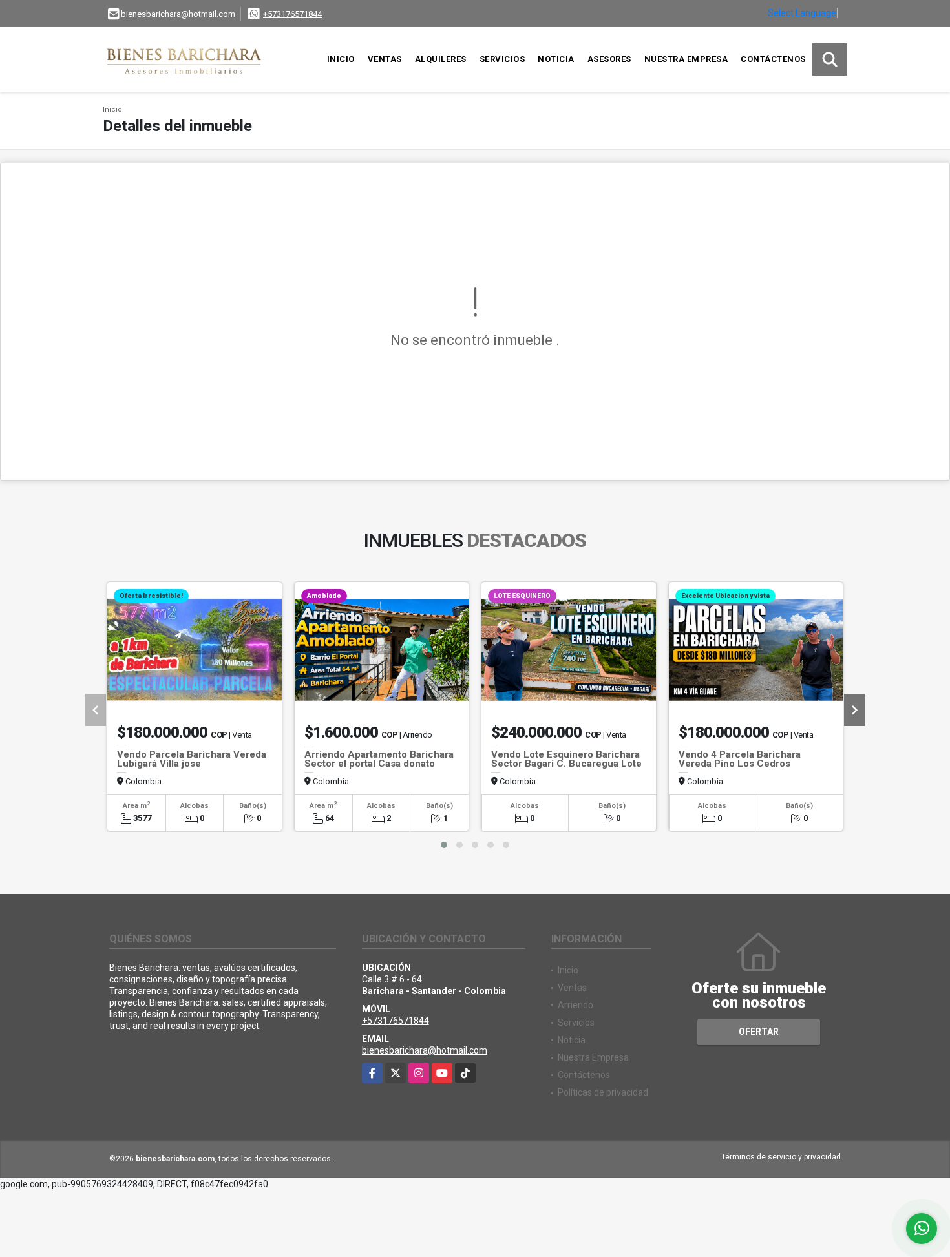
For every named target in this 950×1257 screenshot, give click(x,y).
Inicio (341, 59)
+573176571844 (292, 14)
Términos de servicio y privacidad (781, 1156)
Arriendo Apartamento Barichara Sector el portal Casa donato (379, 759)
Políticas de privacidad (603, 1092)
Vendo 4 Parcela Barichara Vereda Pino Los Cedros (740, 759)
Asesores (609, 59)
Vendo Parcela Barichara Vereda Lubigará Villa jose (191, 759)
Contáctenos (773, 59)
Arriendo (575, 1005)
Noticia (556, 59)
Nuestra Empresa (686, 59)
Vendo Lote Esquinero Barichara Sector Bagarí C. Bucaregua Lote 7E (566, 763)
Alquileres (441, 59)
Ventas (385, 59)
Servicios (502, 59)
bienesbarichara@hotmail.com (424, 1050)
